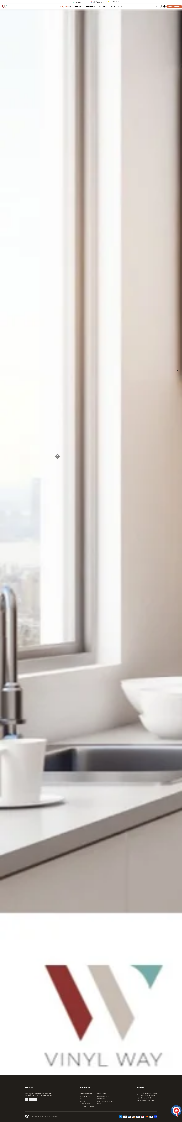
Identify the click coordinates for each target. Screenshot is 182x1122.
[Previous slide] (178, 370)
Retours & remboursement (105, 1101)
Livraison (83, 1101)
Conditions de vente (102, 1096)
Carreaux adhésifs (86, 1094)
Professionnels (174, 7)
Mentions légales (101, 1094)
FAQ (113, 7)
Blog (120, 7)
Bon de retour (100, 1099)
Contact (98, 1103)
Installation (90, 7)
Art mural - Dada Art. (87, 1106)
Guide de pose (85, 1103)
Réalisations (103, 7)
